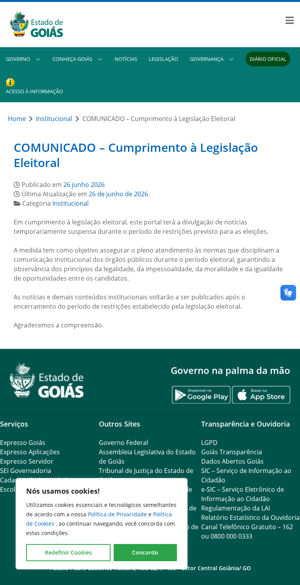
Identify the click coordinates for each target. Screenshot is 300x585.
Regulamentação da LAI (235, 508)
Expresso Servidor (27, 461)
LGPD (209, 442)
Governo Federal (123, 442)
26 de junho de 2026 (118, 194)
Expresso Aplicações (30, 452)
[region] (102, 523)
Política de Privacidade (118, 514)
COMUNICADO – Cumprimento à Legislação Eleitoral (136, 155)
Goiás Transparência (231, 452)
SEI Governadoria (25, 470)
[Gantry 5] (47, 380)
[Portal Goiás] (75, 24)
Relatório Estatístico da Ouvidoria (250, 517)
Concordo (145, 552)
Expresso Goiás (22, 442)
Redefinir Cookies (68, 552)
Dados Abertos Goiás (232, 461)
